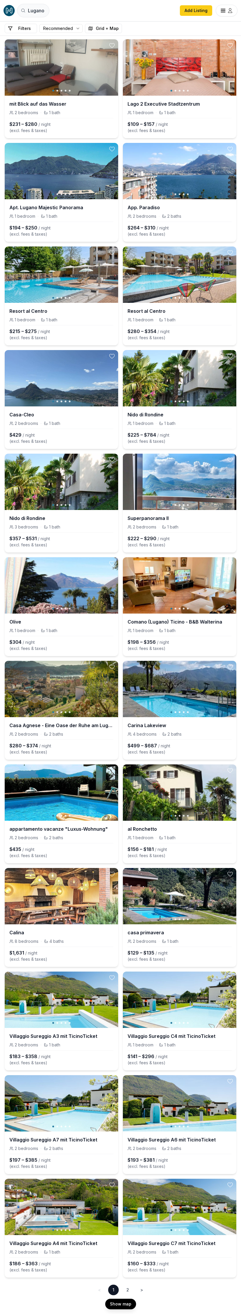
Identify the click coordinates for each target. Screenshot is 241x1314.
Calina (16, 932)
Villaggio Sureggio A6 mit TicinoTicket (172, 1140)
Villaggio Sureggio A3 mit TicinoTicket (53, 1036)
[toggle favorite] (112, 45)
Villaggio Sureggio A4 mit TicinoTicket (53, 1243)
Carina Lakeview (147, 725)
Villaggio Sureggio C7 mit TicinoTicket (171, 1243)
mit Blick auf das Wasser (37, 104)
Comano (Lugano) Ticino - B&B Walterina (175, 622)
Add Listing (196, 10)
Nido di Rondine (145, 415)
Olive (15, 622)
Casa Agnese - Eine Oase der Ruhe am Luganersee (61, 725)
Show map (120, 1303)
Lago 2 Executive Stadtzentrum (164, 104)
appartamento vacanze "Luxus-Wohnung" (58, 829)
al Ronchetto (142, 829)
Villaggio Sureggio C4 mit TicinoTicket (171, 1036)
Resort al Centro (28, 311)
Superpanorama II (148, 518)
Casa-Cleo (21, 415)
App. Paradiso (144, 207)
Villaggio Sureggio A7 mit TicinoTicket (53, 1140)
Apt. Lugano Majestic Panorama (46, 207)
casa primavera (146, 932)
